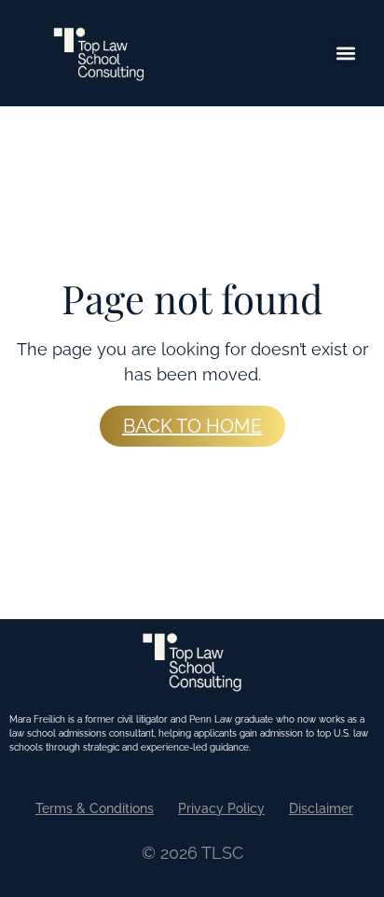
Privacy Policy (221, 808)
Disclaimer (321, 808)
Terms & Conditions (94, 808)
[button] (345, 52)
